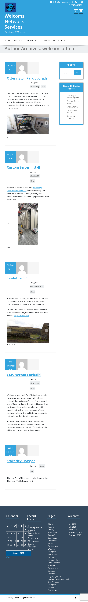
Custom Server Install (23, 167)
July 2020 (72, 527)
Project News (53, 546)
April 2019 (73, 529)
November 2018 (75, 532)
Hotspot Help (54, 560)
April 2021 (73, 524)
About (17, 40)
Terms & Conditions (52, 536)
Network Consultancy (53, 588)
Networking (34, 86)
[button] (46, 123)
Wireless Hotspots (52, 550)
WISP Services (54, 562)
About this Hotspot (52, 555)
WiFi (43, 86)
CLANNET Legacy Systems (55, 575)
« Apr (8, 557)
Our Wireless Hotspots (53, 583)
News (32, 181)
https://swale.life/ (21, 315)
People (51, 527)
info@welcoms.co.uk (63, 2)
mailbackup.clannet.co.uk (55, 579)
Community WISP (36, 286)
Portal (62, 40)
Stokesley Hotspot (21, 461)
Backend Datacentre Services (53, 568)
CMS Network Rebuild (24, 375)
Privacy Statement (52, 531)
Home (7, 40)
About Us (52, 524)
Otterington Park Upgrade (27, 78)
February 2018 (75, 535)
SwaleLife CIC (17, 278)
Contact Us (49, 40)
